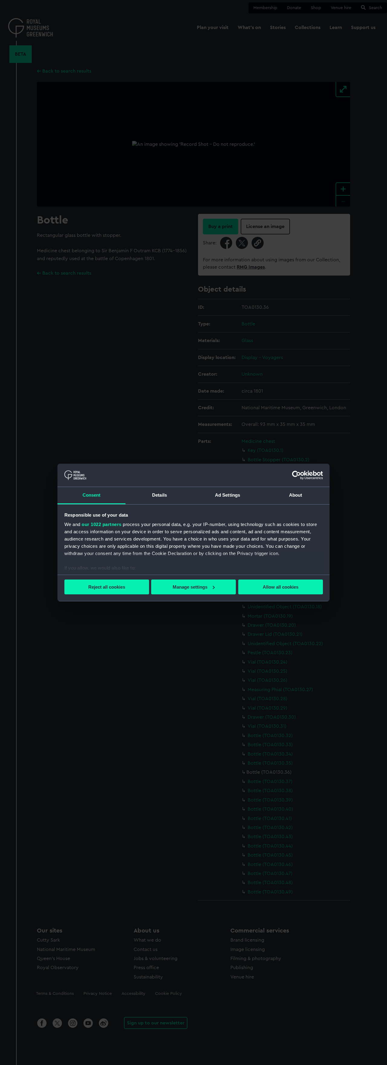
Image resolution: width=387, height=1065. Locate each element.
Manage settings (190, 587)
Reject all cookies (106, 587)
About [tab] (295, 495)
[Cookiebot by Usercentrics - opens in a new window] (296, 475)
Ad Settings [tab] (227, 495)
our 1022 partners (102, 524)
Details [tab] (159, 495)
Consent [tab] (92, 495)
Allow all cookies (280, 587)
